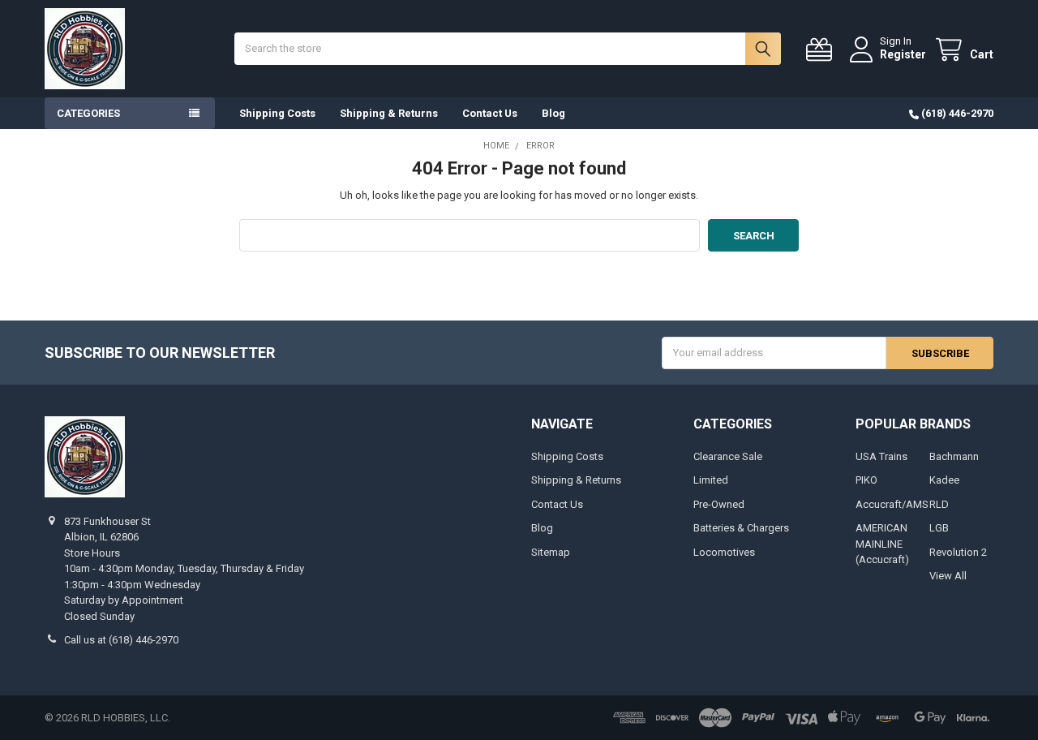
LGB (939, 528)
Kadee (944, 480)
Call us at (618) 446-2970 (121, 640)
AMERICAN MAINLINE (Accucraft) (882, 544)
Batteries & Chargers (741, 528)
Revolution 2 (958, 552)
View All (948, 576)
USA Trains (881, 456)
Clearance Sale (727, 456)
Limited (710, 480)
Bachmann (954, 456)
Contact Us (489, 113)
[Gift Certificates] (822, 49)
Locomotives (724, 552)
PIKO (866, 480)
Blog (553, 113)
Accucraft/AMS (892, 504)
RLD (939, 504)
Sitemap (550, 552)
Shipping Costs (277, 113)
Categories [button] (88, 113)
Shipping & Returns (389, 113)
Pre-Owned (718, 504)
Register (903, 54)
